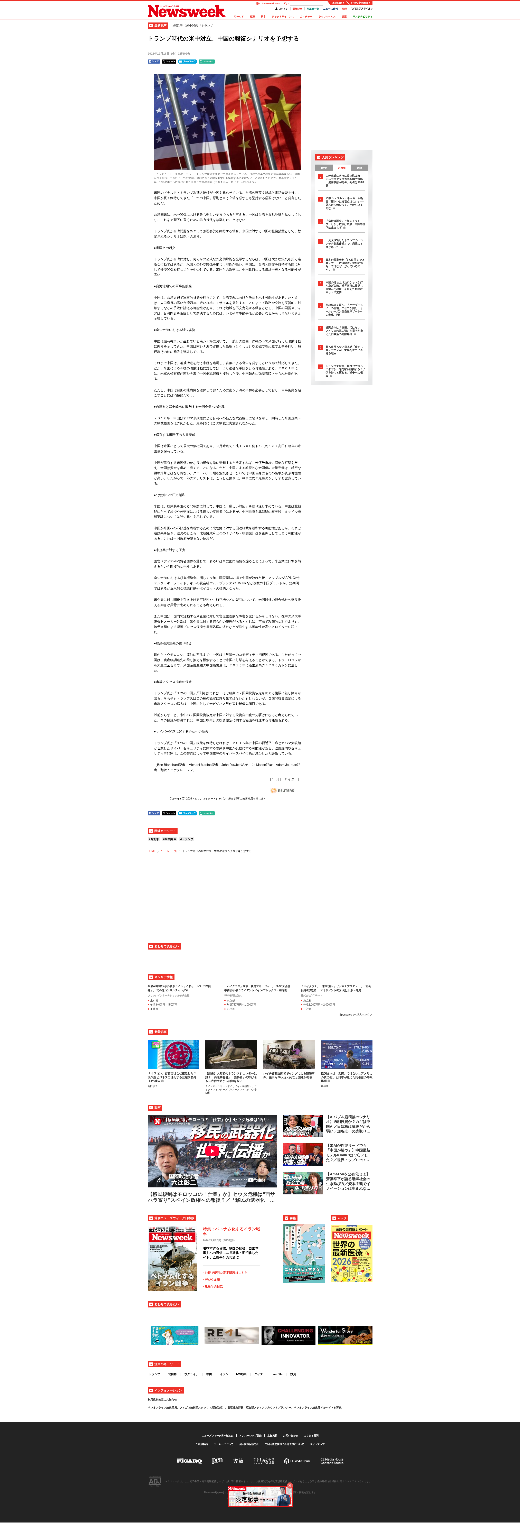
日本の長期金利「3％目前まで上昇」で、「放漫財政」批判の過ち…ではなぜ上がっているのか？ (345, 264)
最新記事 (297, 8)
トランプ (154, 1374)
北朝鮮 (172, 1374)
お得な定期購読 (359, 2)
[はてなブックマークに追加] (187, 61)
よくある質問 (311, 1435)
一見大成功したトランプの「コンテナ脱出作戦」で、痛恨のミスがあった (344, 244)
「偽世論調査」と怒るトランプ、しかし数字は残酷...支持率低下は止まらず (345, 224)
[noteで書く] (207, 61)
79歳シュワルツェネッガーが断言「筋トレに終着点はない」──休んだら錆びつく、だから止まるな (345, 203)
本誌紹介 (337, 2)
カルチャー (306, 16)
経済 (252, 16)
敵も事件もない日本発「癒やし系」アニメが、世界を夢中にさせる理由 (344, 350)
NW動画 (241, 1374)
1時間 (324, 167)
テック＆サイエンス (283, 16)
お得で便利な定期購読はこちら (226, 1272)
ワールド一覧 (169, 851)
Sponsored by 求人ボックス (355, 1014)
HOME (152, 851)
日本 (263, 16)
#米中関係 (191, 25)
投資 (293, 1374)
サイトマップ (317, 1444)
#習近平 (177, 25)
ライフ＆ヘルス (327, 16)
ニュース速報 (330, 8)
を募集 (338, 1407)
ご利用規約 (202, 1444)
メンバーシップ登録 (250, 1435)
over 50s (277, 1374)
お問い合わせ (290, 1435)
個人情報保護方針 (249, 1444)
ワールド (239, 16)
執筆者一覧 (313, 8)
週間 (359, 167)
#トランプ (206, 25)
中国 (209, 1374)
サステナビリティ (362, 16)
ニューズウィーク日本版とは (218, 1435)
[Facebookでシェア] (154, 61)
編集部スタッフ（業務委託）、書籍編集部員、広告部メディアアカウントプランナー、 (242, 1407)
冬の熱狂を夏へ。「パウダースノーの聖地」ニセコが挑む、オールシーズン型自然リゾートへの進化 (344, 309)
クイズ (258, 1374)
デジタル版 (212, 1279)
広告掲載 (272, 1435)
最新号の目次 (214, 1286)
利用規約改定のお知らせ (162, 1399)
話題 (344, 16)
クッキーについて (223, 1444)
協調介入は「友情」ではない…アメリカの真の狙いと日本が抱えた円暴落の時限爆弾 (344, 331)
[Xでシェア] (169, 61)
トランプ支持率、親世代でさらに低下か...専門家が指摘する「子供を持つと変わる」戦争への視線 (345, 371)
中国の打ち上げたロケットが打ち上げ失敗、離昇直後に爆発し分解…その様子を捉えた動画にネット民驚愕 (344, 287)
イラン (224, 1374)
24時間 (342, 167)
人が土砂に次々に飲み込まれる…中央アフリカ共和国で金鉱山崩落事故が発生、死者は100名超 (345, 180)
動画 (344, 8)
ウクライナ (191, 1374)
